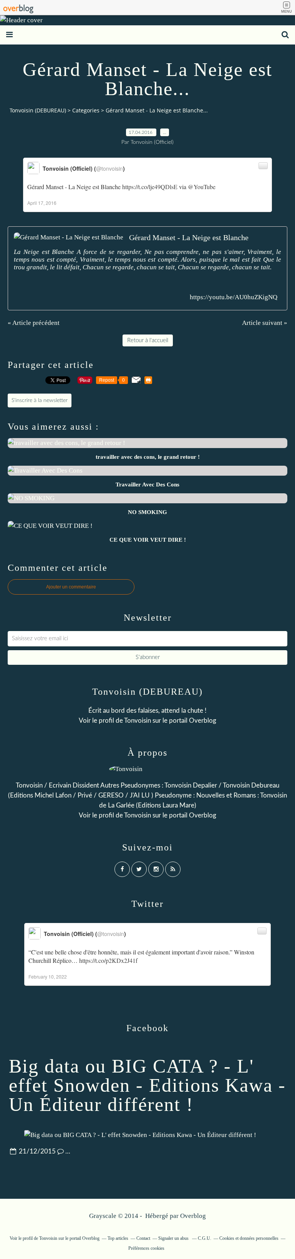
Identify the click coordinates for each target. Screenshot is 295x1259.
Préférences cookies (146, 1248)
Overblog (193, 1215)
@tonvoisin (109, 168)
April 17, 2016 (41, 202)
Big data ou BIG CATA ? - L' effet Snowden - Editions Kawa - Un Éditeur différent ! (147, 1085)
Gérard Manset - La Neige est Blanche (189, 237)
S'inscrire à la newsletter (40, 400)
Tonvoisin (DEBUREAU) (38, 110)
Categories (85, 110)
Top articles (118, 1238)
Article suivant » (264, 322)
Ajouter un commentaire (71, 587)
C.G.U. (204, 1238)
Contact (143, 1238)
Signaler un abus (174, 1238)
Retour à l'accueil (147, 340)
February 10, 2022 (47, 976)
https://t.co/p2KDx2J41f (108, 960)
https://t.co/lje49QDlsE (149, 187)
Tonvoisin (137, 720)
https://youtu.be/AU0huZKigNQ (233, 297)
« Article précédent (34, 322)
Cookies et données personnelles (248, 1238)
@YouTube (201, 187)
